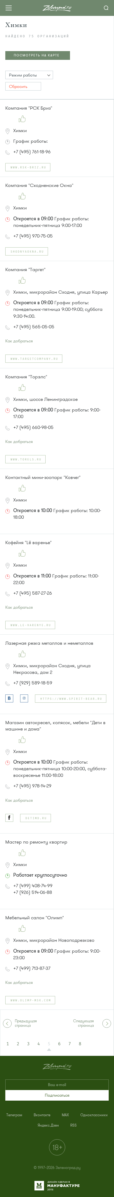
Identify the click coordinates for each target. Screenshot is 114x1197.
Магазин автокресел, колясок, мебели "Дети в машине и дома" (55, 725)
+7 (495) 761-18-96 (32, 152)
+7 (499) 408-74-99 (32, 885)
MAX (65, 1115)
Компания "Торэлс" (26, 377)
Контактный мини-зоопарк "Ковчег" (43, 477)
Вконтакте (42, 1115)
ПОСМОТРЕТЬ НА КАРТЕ (37, 55)
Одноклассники (94, 1115)
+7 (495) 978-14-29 (32, 786)
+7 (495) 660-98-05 (33, 427)
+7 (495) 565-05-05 (33, 327)
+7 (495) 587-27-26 (32, 593)
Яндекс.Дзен (48, 1125)
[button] (29, 75)
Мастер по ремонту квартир (36, 842)
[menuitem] (14, 1115)
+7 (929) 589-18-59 (32, 683)
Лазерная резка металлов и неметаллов (49, 643)
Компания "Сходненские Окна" (39, 185)
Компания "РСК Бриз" (28, 108)
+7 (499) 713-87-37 (31, 968)
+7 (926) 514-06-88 (32, 892)
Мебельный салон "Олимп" (34, 917)
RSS (73, 1125)
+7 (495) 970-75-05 (33, 236)
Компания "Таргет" (25, 269)
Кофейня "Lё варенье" (28, 542)
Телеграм (14, 1115)
